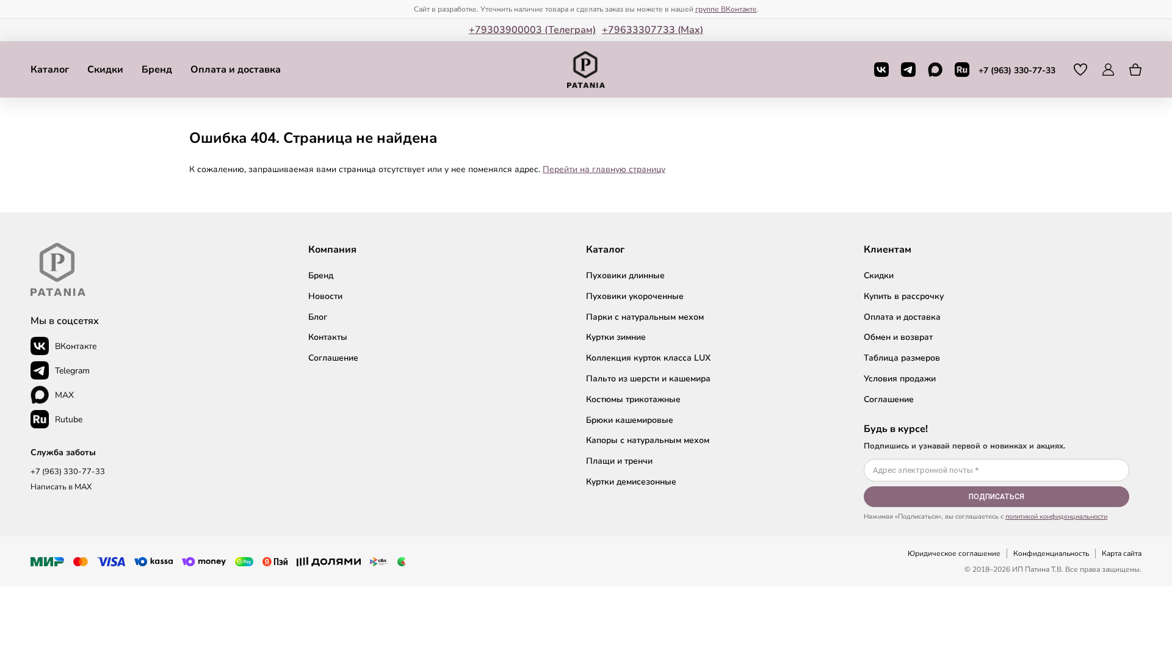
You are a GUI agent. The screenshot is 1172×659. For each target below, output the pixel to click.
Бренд (157, 69)
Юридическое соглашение (954, 553)
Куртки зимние (616, 337)
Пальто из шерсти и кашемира (648, 378)
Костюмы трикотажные (633, 399)
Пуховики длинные (625, 275)
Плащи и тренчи (619, 461)
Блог (317, 317)
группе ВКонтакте (726, 9)
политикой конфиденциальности (1056, 516)
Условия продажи (900, 378)
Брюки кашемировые (629, 420)
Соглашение (333, 358)
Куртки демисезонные (631, 482)
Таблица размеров (902, 358)
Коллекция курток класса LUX (648, 358)
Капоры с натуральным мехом (647, 440)
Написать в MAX (61, 486)
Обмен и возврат (898, 337)
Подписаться (996, 496)
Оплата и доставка (235, 69)
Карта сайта (1121, 553)
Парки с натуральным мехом (645, 317)
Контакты (327, 337)
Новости (325, 296)
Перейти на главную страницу (604, 169)
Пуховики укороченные (635, 296)
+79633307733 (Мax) (652, 30)
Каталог (50, 69)
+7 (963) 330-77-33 (1016, 70)
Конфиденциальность (1051, 553)
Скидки (105, 69)
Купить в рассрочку (904, 296)
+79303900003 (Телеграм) (532, 30)
